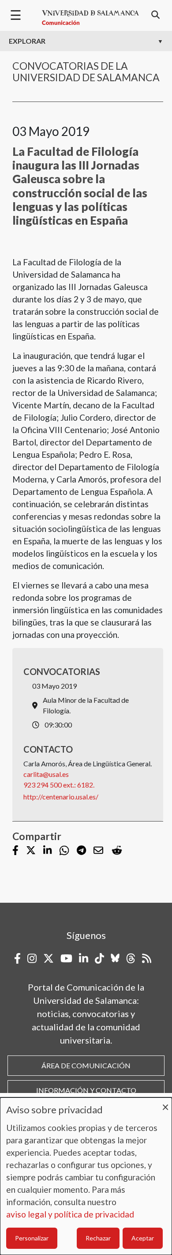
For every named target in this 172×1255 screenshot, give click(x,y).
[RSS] (146, 958)
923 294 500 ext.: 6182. (58, 784)
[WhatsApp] (64, 850)
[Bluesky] (115, 958)
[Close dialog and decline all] (165, 1102)
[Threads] (130, 958)
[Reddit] (117, 850)
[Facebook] (15, 851)
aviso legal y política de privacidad (70, 1214)
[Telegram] (81, 851)
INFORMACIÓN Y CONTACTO (86, 1090)
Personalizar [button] (32, 1238)
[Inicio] (90, 17)
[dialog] (86, 1176)
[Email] (98, 851)
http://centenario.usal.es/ (60, 796)
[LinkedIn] (47, 851)
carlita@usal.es (46, 774)
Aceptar (142, 1238)
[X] (31, 851)
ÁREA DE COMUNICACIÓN (86, 1065)
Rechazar (98, 1238)
